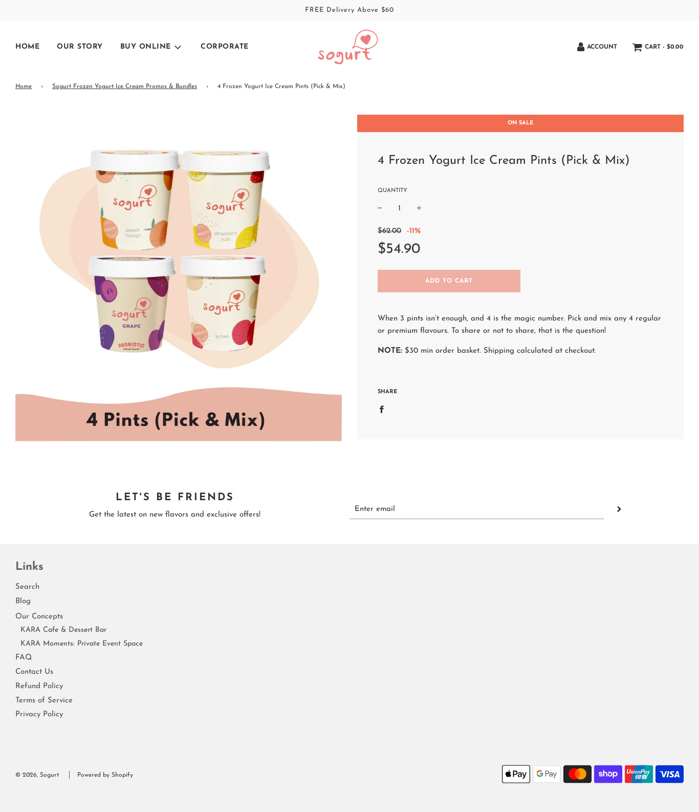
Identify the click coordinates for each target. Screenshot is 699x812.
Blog (23, 601)
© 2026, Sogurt (37, 775)
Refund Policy (39, 686)
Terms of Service (44, 700)
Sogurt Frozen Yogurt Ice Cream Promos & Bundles (124, 86)
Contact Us (34, 672)
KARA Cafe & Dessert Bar (63, 630)
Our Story (80, 47)
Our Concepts (39, 617)
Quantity (392, 191)
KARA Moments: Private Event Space (81, 644)
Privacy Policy (39, 714)
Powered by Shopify (105, 775)
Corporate (225, 47)
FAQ (23, 657)
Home (27, 47)
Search (27, 587)
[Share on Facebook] (384, 409)
